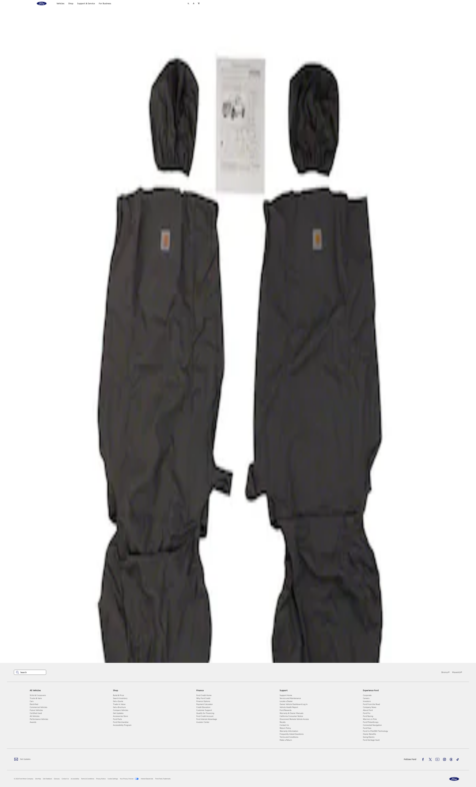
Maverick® (457, 672)
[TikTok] (457, 759)
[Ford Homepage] (454, 779)
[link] (38, 779)
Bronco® (445, 672)
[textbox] (30, 672)
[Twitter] (430, 759)
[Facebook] (423, 759)
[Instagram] (444, 759)
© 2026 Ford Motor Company (23, 779)
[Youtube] (437, 759)
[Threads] (451, 759)
